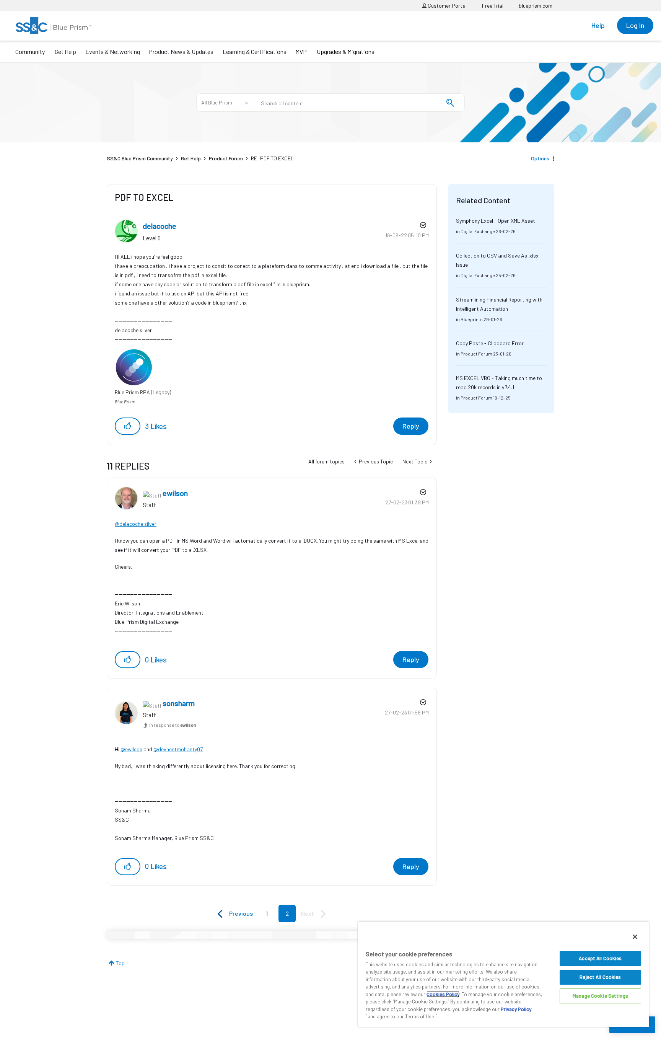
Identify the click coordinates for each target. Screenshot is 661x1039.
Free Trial (492, 5)
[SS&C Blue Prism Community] (53, 25)
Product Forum (226, 158)
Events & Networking (112, 51)
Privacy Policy (516, 1009)
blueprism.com (535, 5)
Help (598, 25)
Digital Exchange (478, 231)
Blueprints (472, 319)
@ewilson (131, 749)
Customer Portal (447, 5)
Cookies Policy (443, 994)
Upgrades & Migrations (345, 51)
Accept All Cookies (600, 958)
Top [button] (120, 963)
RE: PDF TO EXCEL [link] (272, 158)
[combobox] (359, 102)
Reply (410, 426)
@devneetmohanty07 (178, 749)
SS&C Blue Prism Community (140, 158)
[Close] (635, 936)
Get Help (65, 51)
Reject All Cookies (600, 977)
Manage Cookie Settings (600, 996)
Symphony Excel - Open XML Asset (495, 220)
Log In (635, 25)
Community (30, 51)
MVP (301, 51)
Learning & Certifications (255, 51)
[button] (127, 426)
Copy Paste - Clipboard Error (490, 343)
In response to (172, 724)
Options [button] (540, 158)
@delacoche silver (135, 523)
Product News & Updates (181, 51)
